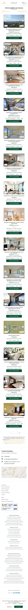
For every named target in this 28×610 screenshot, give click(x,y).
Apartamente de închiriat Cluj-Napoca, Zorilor (14, 560)
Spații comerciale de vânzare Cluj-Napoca (14, 547)
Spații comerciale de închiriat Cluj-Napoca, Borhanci (14, 578)
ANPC (2, 497)
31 (17, 432)
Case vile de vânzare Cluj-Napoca (14, 529)
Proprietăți (3, 485)
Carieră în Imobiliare (5, 492)
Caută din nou (6, 11)
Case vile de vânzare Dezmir (14, 533)
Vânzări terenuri (14, 539)
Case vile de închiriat (14, 565)
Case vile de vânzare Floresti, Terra (14, 535)
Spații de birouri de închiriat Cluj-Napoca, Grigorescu (14, 581)
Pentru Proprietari (5, 488)
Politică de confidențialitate (7, 501)
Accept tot (18, 606)
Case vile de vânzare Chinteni (14, 532)
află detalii (16, 600)
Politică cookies (4, 499)
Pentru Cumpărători (5, 486)
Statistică (14, 603)
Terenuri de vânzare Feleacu (14, 542)
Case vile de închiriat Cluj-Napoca (14, 567)
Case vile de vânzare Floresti (14, 530)
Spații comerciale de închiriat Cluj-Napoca (14, 576)
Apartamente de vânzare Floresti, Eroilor (14, 520)
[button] (25, 11)
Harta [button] (22, 25)
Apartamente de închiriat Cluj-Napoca (14, 555)
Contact (3, 494)
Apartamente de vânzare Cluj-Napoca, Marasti (14, 524)
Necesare (8, 603)
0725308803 (7, 456)
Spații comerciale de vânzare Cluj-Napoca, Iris (14, 548)
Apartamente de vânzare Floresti (14, 518)
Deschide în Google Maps (9, 463)
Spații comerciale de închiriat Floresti (14, 579)
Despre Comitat (4, 490)
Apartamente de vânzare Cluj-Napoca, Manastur (14, 521)
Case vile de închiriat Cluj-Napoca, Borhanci (14, 570)
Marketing (21, 603)
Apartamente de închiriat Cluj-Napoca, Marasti (14, 558)
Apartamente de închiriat (14, 553)
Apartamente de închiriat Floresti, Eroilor (14, 563)
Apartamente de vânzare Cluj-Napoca (14, 517)
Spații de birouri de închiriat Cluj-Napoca (14, 575)
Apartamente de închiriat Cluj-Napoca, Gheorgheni (14, 561)
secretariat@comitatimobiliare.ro (11, 459)
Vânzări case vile (14, 527)
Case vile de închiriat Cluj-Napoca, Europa (14, 569)
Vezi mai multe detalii (14, 37)
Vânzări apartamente (14, 515)
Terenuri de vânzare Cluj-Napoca (14, 541)
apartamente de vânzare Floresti (10, 440)
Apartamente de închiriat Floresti (14, 556)
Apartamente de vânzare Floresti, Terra (14, 523)
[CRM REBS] (16, 592)
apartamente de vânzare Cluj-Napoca (17, 439)
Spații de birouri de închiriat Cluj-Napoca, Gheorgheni (14, 582)
